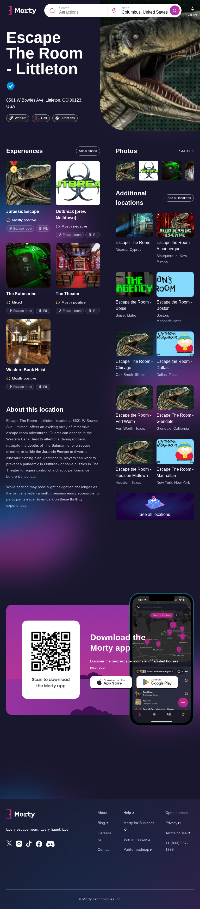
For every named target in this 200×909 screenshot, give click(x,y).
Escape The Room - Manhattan (175, 472)
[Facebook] (39, 844)
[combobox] (146, 12)
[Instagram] (19, 844)
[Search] (175, 10)
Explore (192, 14)
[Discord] (50, 844)
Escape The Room (133, 242)
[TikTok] (29, 844)
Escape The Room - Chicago (134, 364)
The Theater (67, 294)
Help (127, 813)
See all (184, 151)
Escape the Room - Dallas (174, 364)
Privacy (171, 823)
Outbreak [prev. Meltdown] (71, 214)
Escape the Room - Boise (133, 305)
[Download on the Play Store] (157, 682)
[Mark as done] (35, 183)
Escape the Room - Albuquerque (174, 245)
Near (125, 8)
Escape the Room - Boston (174, 305)
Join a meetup (135, 839)
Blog (101, 823)
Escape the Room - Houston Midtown (133, 472)
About (102, 813)
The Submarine (21, 294)
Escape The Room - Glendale (175, 418)
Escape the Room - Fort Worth (133, 418)
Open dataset (176, 813)
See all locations (179, 198)
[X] (9, 843)
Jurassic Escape (22, 211)
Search (64, 8)
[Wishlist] (21, 183)
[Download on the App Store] (111, 682)
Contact (104, 849)
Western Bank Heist (25, 370)
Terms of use (176, 833)
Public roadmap (136, 849)
